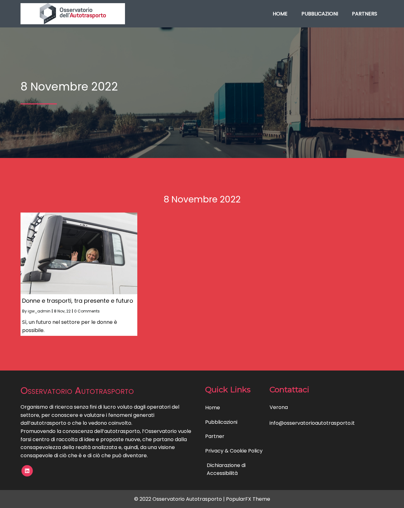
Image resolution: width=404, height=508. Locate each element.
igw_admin (39, 311)
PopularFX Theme (248, 499)
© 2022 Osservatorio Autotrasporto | (180, 499)
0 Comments (87, 311)
